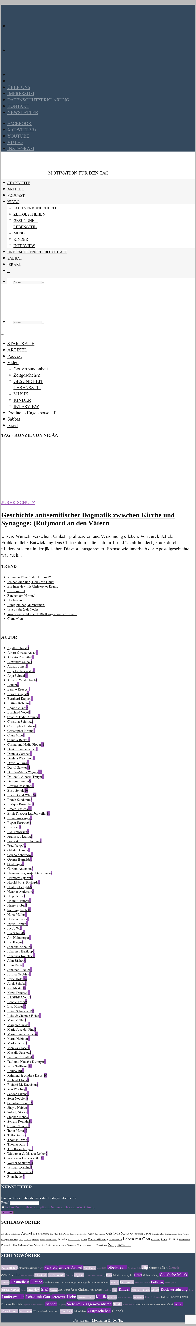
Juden (115, 1290)
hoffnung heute (170, 1282)
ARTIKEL (15, 189)
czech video (11, 1274)
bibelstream (43, 1233)
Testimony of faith (164, 1304)
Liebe (164, 1239)
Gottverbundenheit (35, 207)
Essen (85, 1234)
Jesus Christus (51, 1239)
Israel (14, 264)
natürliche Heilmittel (125, 1297)
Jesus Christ (64, 1289)
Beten (98, 1268)
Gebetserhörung (100, 1234)
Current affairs (158, 1267)
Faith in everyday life (123, 1275)
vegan (63, 1244)
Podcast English (11, 1304)
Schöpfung (62, 1304)
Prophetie (26, 1304)
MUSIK (19, 232)
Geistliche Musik (117, 1233)
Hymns (23, 1290)
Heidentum (114, 1282)
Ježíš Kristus (96, 1289)
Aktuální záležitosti (27, 1267)
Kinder (62, 1239)
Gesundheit (136, 1233)
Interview (35, 1239)
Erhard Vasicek (90, 1275)
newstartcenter (139, 1297)
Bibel (35, 1234)
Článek (117, 1311)
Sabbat (14, 258)
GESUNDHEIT (25, 220)
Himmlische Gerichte (142, 1282)
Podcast (16, 195)
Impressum (20, 93)
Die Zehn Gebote (27, 1275)
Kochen (84, 1240)
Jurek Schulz (18, 502)
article (64, 1267)
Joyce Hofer (107, 1290)
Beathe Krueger (89, 1268)
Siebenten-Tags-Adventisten (31, 1244)
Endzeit (72, 1234)
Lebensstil (155, 1239)
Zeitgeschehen (29, 214)
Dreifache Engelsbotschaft (37, 251)
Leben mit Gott (136, 1239)
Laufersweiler (115, 1239)
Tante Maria (56, 1245)
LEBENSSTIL (25, 226)
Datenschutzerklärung (38, 100)
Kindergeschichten (74, 1240)
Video (13, 201)
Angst (40, 1267)
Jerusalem (53, 1290)
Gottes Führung (183, 1234)
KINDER (20, 239)
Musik (173, 1238)
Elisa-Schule (54, 1234)
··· (8, 270)
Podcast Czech (178, 1297)
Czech (174, 1267)
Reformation (39, 1304)
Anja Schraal (15, 1234)
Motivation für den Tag (86, 1297)
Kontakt (18, 106)
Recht (32, 1304)
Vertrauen (81, 1245)
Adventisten (5, 1234)
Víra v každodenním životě (46, 1311)
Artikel (26, 1233)
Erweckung (101, 1275)
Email (5, 1202)
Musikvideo (112, 1297)
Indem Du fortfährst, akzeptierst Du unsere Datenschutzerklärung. (50, 1207)
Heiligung (5, 1239)
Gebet (91, 1233)
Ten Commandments (145, 1304)
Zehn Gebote (101, 1245)
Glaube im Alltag (158, 1234)
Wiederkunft (91, 1245)
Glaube (147, 1233)
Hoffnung (13, 1239)
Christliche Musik (134, 1268)
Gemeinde (5, 1282)
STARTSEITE (18, 182)
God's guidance (85, 1282)
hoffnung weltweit (25, 1240)
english (79, 1233)
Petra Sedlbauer (184, 1240)
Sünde (48, 1245)
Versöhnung (71, 1245)
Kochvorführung (98, 1239)
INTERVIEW (24, 245)
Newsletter (22, 112)
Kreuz (191, 1290)
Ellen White (64, 1233)
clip (145, 1267)
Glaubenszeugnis (171, 1234)
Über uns (18, 87)
